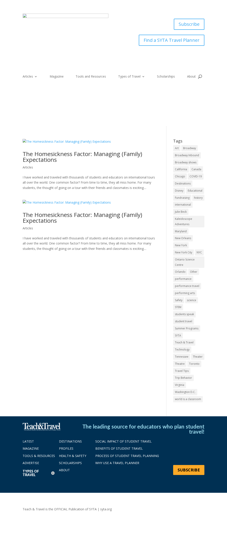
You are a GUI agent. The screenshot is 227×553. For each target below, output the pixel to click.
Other (193, 272)
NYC (199, 252)
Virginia (179, 385)
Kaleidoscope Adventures (183, 221)
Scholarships (166, 76)
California (181, 169)
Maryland (181, 231)
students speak (184, 314)
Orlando (180, 272)
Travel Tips (182, 371)
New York (181, 245)
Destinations (183, 183)
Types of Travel (129, 76)
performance (183, 279)
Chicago (180, 176)
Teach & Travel (184, 342)
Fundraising (182, 198)
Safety (178, 300)
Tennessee (181, 357)
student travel (183, 321)
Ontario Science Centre (185, 262)
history (198, 198)
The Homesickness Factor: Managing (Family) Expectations (82, 157)
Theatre (180, 364)
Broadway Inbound (187, 155)
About (191, 76)
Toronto (194, 364)
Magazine (57, 76)
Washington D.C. (185, 392)
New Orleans (183, 238)
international (183, 204)
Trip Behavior (183, 378)
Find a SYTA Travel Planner (172, 40)
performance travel (187, 286)
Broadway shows (185, 162)
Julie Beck (181, 212)
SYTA (178, 335)
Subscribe (189, 24)
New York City (183, 252)
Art (177, 148)
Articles (28, 76)
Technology (182, 349)
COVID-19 (196, 176)
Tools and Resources (91, 76)
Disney (179, 190)
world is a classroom (188, 399)
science (191, 300)
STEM (178, 307)
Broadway (189, 148)
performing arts (185, 293)
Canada (196, 169)
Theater (198, 357)
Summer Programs (186, 328)
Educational (195, 190)
